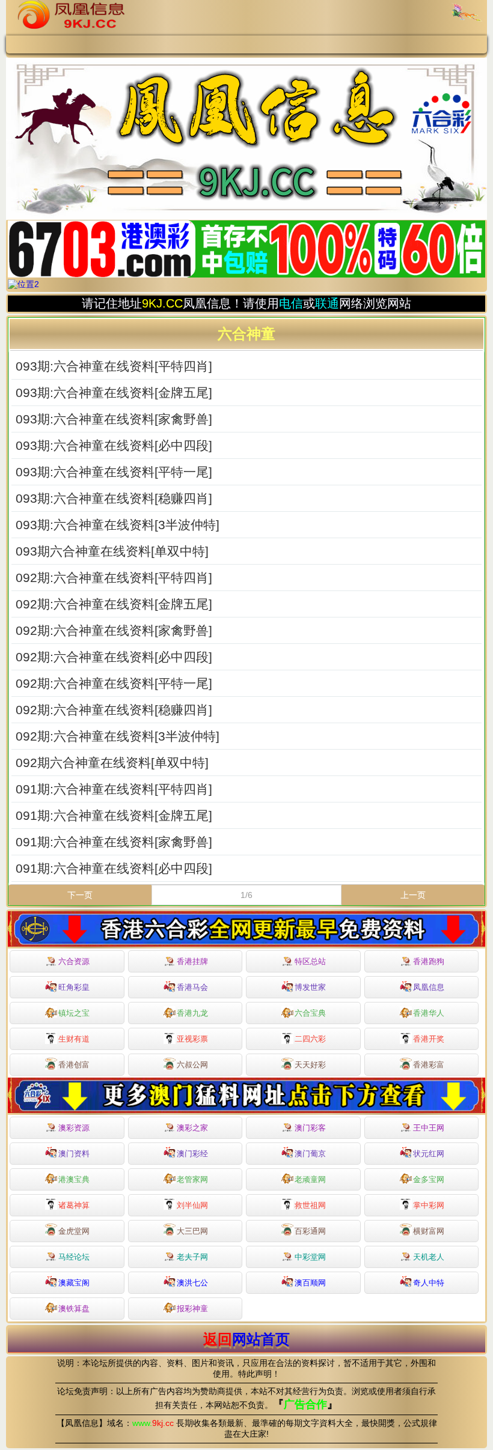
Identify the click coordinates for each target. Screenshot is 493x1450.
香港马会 (192, 987)
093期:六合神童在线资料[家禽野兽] (114, 419)
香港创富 (74, 1064)
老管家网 (192, 1179)
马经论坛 (74, 1256)
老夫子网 (192, 1256)
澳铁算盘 (74, 1308)
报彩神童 (192, 1308)
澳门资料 (74, 1153)
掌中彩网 (428, 1205)
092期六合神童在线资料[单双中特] (112, 763)
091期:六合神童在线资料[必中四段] (114, 868)
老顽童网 (310, 1179)
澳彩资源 (74, 1127)
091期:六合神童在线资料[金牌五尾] (114, 815)
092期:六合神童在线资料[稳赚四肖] (114, 710)
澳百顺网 (310, 1282)
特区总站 (310, 961)
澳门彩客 (310, 1127)
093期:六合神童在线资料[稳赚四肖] (114, 498)
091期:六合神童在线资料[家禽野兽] (114, 842)
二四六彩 (310, 1038)
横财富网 (428, 1231)
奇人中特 (428, 1282)
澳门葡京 (310, 1153)
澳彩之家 (192, 1127)
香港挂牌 (192, 961)
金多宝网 (428, 1179)
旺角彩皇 (74, 987)
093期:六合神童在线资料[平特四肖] (114, 366)
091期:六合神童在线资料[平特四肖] (114, 789)
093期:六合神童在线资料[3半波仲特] (117, 525)
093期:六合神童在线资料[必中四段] (114, 445)
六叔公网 (192, 1064)
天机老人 (428, 1256)
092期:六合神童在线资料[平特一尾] (114, 683)
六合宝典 (310, 1013)
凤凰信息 (428, 987)
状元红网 (428, 1153)
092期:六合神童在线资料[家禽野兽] (114, 630)
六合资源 (74, 961)
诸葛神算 (74, 1205)
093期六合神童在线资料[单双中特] (112, 551)
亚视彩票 (192, 1038)
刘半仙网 (192, 1205)
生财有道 (74, 1038)
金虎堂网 (74, 1231)
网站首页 (261, 1339)
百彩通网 (310, 1231)
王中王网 (428, 1127)
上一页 (413, 895)
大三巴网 (192, 1231)
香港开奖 (428, 1038)
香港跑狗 (428, 961)
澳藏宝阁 (74, 1282)
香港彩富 (428, 1064)
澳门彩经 (192, 1153)
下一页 (80, 895)
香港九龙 (192, 1013)
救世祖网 (310, 1205)
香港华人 (428, 1013)
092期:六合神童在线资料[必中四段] (114, 657)
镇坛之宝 (74, 1013)
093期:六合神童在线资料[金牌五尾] (114, 393)
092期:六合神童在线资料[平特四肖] (114, 578)
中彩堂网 (310, 1256)
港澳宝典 (74, 1179)
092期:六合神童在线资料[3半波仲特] (117, 736)
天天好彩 (310, 1064)
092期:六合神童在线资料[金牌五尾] (114, 604)
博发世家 (310, 987)
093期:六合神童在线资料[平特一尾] (114, 472)
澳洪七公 (192, 1282)
